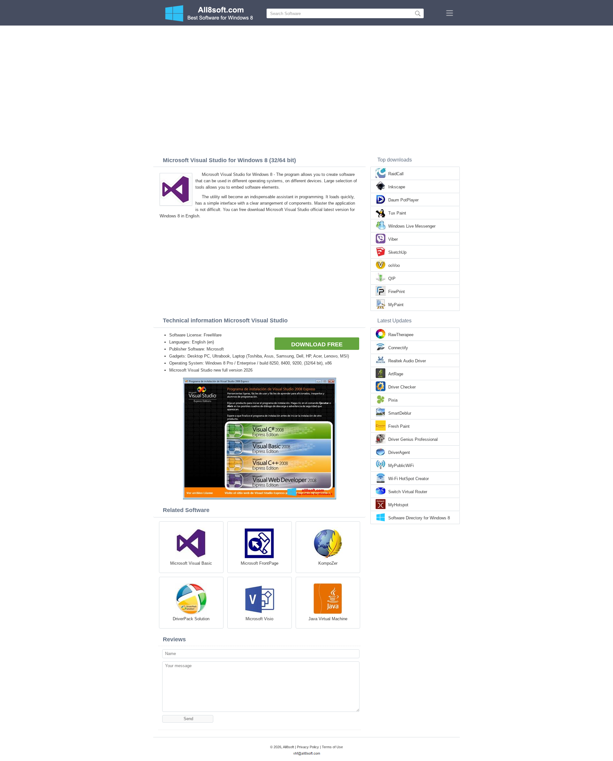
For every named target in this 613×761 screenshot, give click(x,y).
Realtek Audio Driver (407, 360)
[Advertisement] (306, 73)
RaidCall (396, 173)
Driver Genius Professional (413, 439)
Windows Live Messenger (411, 226)
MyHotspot (398, 504)
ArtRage (395, 374)
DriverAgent (399, 452)
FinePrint (396, 291)
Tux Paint (397, 213)
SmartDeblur (399, 413)
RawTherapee (400, 334)
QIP (392, 278)
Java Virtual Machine (327, 618)
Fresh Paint (399, 426)
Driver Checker (402, 387)
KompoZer (327, 563)
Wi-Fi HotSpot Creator (408, 478)
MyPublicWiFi (401, 465)
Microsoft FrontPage (259, 563)
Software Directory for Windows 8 (419, 518)
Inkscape (396, 187)
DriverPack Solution (191, 618)
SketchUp (397, 252)
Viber (393, 239)
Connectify (398, 347)
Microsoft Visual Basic (191, 563)
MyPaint (396, 304)
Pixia (392, 400)
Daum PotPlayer (403, 200)
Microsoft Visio (259, 618)
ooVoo (394, 265)
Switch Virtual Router (407, 491)
